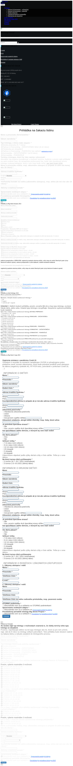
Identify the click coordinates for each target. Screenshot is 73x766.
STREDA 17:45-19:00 (10, 681)
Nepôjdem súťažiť (7, 227)
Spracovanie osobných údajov (9, 56)
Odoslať (3, 200)
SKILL (4, 225)
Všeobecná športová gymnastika (17, 14)
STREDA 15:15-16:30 (10, 677)
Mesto (3, 178)
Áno (5, 437)
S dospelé (8, 451)
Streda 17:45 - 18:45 (8, 315)
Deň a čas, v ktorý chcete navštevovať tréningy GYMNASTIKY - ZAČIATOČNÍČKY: (25, 329)
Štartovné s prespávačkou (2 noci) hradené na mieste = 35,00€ (20, 256)
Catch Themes (35, 124)
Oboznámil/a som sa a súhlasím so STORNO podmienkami (27, 606)
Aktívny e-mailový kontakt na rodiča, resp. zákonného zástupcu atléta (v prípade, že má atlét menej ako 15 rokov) (35, 239)
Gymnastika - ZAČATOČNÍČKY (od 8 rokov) (20, 153)
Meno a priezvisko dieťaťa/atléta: (11, 294)
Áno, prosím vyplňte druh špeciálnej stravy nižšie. (23, 428)
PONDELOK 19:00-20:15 (12, 695)
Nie (5, 426)
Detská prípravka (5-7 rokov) (14, 145)
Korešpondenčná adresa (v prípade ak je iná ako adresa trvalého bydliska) (33, 401)
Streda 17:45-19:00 (8, 331)
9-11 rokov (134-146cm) (13, 445)
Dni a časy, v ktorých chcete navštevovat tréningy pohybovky (27, 720)
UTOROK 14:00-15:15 (11, 669)
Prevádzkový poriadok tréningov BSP (11, 59)
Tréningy (7, 8)
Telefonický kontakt (7, 216)
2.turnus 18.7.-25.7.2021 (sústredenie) (19, 461)
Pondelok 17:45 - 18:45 (9, 313)
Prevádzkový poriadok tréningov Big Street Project (16, 348)
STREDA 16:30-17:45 (10, 679)
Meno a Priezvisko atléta (8, 205)
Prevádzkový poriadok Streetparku (16, 196)
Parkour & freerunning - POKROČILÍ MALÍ (19, 650)
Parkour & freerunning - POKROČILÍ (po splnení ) (28, 151)
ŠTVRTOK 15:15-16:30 (11, 713)
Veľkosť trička (9, 441)
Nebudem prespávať (8, 234)
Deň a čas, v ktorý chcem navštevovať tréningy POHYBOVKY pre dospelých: (24, 335)
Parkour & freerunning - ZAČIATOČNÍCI (18, 648)
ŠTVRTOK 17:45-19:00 (11, 701)
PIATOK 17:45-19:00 (10, 703)
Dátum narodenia (8, 139)
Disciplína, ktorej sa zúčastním (10, 220)
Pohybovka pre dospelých (15, 16)
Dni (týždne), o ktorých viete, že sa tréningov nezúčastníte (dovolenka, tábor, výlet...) (26, 342)
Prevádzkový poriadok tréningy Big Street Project (16, 286)
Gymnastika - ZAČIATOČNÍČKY (15, 654)
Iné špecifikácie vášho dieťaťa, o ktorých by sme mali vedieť (28, 431)
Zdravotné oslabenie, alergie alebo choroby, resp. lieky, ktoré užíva (30, 420)
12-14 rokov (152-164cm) (14, 447)
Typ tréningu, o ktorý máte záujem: (16, 143)
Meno (5, 375)
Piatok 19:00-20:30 (7, 340)
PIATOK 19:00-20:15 (10, 687)
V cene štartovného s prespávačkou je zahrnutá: (15, 257)
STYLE (4, 223)
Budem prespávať (8, 232)
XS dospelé (8, 449)
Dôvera (7, 416)
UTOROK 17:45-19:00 (11, 697)
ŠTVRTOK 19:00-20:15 (11, 683)
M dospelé (8, 453)
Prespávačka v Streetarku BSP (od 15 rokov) (14, 229)
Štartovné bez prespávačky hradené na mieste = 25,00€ (18, 254)
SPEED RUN (6, 222)
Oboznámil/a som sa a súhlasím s (29, 198)
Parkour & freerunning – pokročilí (17, 11)
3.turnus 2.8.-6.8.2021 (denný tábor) (18, 463)
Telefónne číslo (9, 576)
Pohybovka (7, 658)
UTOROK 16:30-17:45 (11, 673)
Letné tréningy (8, 17)
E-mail (5, 580)
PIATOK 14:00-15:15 (10, 685)
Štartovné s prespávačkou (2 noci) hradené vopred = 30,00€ (20, 252)
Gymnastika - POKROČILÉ (13, 155)
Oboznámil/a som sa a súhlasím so (26, 194)
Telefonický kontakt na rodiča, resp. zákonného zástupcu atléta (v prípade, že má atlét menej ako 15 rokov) (33, 243)
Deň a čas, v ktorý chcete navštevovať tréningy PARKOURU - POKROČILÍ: (23, 326)
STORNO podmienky (11, 603)
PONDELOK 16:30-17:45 (12, 667)
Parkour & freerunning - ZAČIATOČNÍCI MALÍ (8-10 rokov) (26, 147)
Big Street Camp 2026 (11, 19)
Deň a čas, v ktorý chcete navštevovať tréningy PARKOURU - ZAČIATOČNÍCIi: (24, 316)
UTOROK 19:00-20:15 (11, 722)
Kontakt (6, 24)
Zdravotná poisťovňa (11, 410)
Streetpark (7, 20)
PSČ (2, 180)
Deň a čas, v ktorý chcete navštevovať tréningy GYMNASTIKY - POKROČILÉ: (24, 332)
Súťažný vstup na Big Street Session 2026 (14, 247)
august (4, 301)
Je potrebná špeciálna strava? (15, 424)
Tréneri (6, 22)
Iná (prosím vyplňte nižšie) (14, 418)
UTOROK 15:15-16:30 (11, 671)
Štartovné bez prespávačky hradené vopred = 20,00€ (18, 250)
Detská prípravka (12, 12)
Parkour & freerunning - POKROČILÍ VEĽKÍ (20, 652)
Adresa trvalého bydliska (12, 171)
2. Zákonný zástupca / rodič (14, 584)
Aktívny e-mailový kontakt (12, 188)
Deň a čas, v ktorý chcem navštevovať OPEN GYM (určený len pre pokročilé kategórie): (27, 338)
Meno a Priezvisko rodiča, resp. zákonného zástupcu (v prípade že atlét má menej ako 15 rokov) (30, 236)
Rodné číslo (8, 388)
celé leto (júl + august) (9, 302)
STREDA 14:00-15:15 (10, 675)
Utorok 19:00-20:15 (7, 321)
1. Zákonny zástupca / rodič (14, 565)
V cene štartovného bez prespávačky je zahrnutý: (16, 265)
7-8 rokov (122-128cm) (13, 443)
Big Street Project (16, 124)
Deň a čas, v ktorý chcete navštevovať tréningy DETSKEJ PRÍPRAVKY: (22, 311)
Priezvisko (7, 380)
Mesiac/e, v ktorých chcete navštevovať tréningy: (16, 297)
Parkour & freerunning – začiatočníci (18, 9)
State (2, 279)
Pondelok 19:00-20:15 (8, 318)
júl (3, 299)
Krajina (3, 176)
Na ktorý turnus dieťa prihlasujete (17, 459)
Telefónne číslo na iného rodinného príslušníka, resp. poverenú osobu (32, 599)
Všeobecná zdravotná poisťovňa (17, 412)
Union (6, 414)
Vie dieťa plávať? (10, 435)
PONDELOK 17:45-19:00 (12, 693)
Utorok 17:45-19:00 (7, 320)
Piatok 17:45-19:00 (7, 325)
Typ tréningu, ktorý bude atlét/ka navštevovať (21, 644)
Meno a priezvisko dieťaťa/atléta (15, 135)
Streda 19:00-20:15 (7, 323)
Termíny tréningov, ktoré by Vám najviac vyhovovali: (23, 157)
